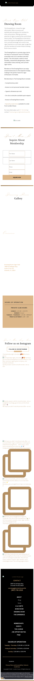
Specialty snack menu (11, 104)
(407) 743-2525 (17, 590)
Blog (19, 600)
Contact (17, 580)
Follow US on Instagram (18, 349)
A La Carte (19, 606)
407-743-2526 (23, 110)
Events (18, 626)
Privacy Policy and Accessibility (14, 665)
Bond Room (19, 609)
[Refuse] (4, 678)
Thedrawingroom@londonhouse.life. (19, 112)
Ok (2, 678)
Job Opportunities (19, 632)
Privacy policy (28, 676)
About (19, 597)
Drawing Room (19, 612)
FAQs (18, 635)
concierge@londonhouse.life (17, 588)
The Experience (19, 615)
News (19, 603)
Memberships (19, 623)
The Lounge (18, 629)
